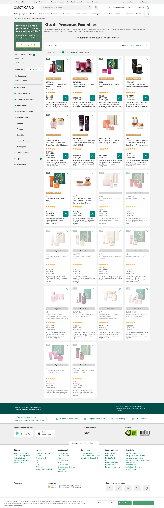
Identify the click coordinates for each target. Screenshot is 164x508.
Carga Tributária (131, 469)
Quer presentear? (142, 419)
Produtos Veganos (111, 462)
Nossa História (63, 454)
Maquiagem (95, 14)
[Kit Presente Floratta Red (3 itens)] (137, 181)
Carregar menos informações (82, 443)
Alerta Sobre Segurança (134, 467)
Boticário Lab (62, 471)
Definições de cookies (106, 503)
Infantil (139, 14)
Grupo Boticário (39, 2)
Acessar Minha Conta (138, 7)
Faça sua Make (63, 465)
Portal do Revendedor (75, 2)
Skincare (129, 14)
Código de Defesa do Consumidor (138, 460)
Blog (59, 462)
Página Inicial (19, 18)
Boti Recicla (109, 456)
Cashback (61, 469)
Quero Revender (93, 2)
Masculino (108, 14)
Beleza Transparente (112, 467)
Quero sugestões (27, 45)
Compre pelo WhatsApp (69, 419)
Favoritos (145, 2)
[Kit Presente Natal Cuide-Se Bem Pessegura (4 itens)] (110, 123)
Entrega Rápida (20, 14)
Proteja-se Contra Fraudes (135, 456)
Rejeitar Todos (124, 503)
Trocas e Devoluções (21, 460)
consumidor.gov (131, 462)
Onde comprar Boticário (66, 467)
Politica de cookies (15, 506)
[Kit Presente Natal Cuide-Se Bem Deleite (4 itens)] (137, 296)
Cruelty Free (109, 465)
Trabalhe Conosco (64, 460)
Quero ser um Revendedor (90, 456)
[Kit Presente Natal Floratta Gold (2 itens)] (84, 238)
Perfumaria (43, 14)
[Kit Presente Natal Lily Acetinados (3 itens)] (110, 238)
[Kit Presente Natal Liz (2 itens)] (137, 238)
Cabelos (119, 14)
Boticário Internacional (44, 469)
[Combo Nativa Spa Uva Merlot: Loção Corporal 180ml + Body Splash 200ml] (84, 123)
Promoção (67, 14)
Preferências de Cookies (134, 458)
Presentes (55, 14)
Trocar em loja (120, 419)
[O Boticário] (24, 7)
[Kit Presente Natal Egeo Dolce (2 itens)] (110, 66)
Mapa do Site (19, 462)
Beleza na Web (41, 458)
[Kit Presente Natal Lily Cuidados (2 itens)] (57, 238)
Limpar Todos (84, 52)
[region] (82, 503)
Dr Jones (39, 467)
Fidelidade (61, 458)
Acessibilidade (23, 2)
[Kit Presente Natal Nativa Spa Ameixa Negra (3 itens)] (84, 296)
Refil (106, 460)
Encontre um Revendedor (90, 458)
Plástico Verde (110, 458)
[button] (66, 98)
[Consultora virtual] (96, 7)
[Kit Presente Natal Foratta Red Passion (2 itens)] (84, 353)
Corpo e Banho (81, 14)
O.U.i (37, 462)
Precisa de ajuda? (57, 2)
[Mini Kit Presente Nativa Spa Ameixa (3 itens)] (84, 66)
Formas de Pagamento (22, 456)
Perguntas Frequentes (22, 454)
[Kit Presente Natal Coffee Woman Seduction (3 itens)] (57, 353)
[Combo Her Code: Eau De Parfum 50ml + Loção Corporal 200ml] (137, 66)
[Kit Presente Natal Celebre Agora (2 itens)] (57, 181)
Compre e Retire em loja (96, 419)
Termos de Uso (131, 465)
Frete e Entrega (19, 458)
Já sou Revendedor (88, 454)
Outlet (32, 14)
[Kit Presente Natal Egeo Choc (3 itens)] (110, 181)
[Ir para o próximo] (148, 14)
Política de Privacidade (134, 454)
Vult (37, 460)
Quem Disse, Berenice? (44, 454)
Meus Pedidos (131, 2)
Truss (37, 465)
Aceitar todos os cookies (144, 503)
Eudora (38, 456)
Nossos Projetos (111, 454)
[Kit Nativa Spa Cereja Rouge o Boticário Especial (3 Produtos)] (57, 66)
